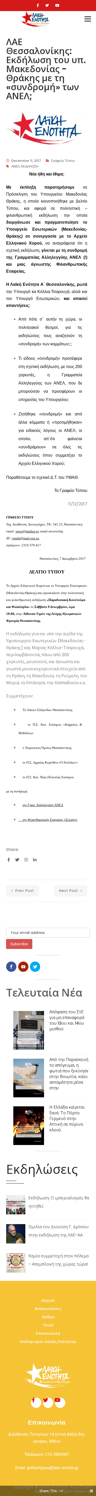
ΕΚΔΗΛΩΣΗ (29, 166)
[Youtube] (57, 5)
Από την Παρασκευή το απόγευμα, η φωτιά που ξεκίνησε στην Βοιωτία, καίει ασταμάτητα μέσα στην (69, 1074)
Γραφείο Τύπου (63, 160)
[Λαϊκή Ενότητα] (35, 19)
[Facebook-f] (36, 1403)
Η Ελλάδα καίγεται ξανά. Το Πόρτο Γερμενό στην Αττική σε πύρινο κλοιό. (67, 1118)
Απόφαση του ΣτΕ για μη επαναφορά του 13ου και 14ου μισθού (66, 1020)
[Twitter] (47, 5)
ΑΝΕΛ (16, 166)
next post (69, 890)
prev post (24, 890)
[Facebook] (38, 5)
